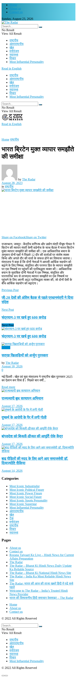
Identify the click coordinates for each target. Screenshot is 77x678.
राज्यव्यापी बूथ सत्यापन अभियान (22, 398)
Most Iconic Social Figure (25, 497)
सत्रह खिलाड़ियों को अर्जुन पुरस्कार (25, 355)
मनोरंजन (14, 51)
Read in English (12, 68)
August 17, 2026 (12, 406)
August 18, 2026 (12, 366)
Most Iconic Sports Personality (28, 500)
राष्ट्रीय (13, 40)
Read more (8, 387)
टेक (11, 518)
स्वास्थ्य (13, 54)
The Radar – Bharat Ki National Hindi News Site (40, 572)
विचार (12, 58)
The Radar (28, 179)
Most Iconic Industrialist (24, 486)
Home (13, 5)
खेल (11, 47)
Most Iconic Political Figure (26, 489)
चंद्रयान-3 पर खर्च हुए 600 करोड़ (24, 336)
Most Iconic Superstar (23, 504)
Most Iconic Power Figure (25, 493)
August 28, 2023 (12, 183)
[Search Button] (40, 27)
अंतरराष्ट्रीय (16, 44)
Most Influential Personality (26, 61)
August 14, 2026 (12, 470)
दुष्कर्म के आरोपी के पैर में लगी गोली (24, 417)
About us (15, 8)
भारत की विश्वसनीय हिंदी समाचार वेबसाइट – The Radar (41, 597)
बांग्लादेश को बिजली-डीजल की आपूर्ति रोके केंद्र (32, 436)
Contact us (16, 12)
